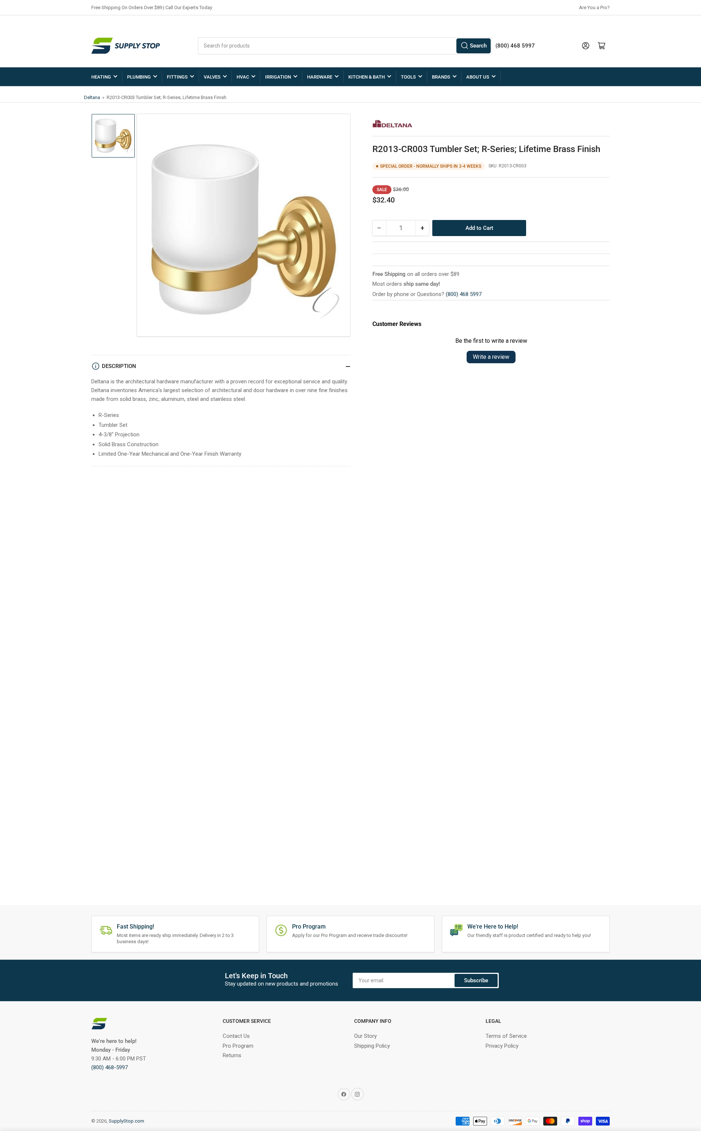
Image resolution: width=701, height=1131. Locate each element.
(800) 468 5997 (464, 294)
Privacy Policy (502, 1046)
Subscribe (476, 980)
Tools (408, 77)
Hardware (319, 77)
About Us (477, 77)
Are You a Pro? (594, 7)
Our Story (365, 1036)
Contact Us (236, 1036)
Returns (232, 1055)
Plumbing (139, 77)
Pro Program (238, 1046)
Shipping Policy (372, 1046)
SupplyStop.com (126, 1121)
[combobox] (345, 45)
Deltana (92, 97)
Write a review (491, 356)
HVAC (243, 77)
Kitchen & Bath (366, 77)
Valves (212, 77)
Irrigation (278, 77)
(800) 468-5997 (109, 1067)
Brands (441, 77)
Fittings (177, 77)
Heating (101, 77)
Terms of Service (506, 1036)
